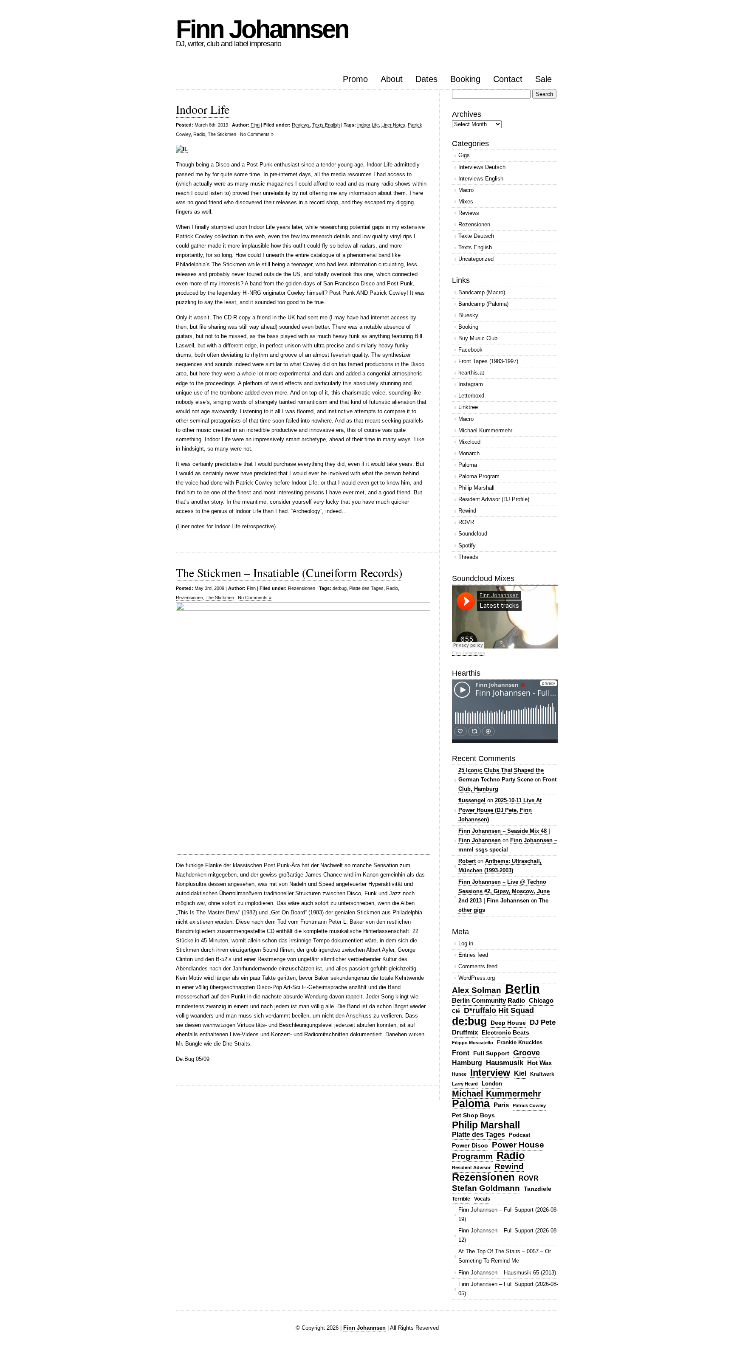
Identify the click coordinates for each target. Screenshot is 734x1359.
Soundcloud (472, 533)
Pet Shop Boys (473, 1115)
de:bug (340, 588)
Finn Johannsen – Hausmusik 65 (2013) (507, 1272)
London (492, 1083)
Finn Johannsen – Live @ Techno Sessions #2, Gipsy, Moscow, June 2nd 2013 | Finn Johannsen (504, 891)
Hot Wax (539, 1063)
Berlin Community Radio (488, 1000)
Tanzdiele (537, 1189)
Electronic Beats (505, 1032)
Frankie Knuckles (519, 1042)
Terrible (461, 1198)
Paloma (467, 465)
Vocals (482, 1199)
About (392, 79)
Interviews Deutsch (481, 167)
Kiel (520, 1073)
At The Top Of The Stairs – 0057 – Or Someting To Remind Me (504, 1256)
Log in (465, 943)
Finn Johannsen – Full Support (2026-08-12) (508, 1235)
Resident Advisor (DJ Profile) (493, 499)
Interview (490, 1073)
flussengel (472, 800)
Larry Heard (465, 1083)
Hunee (459, 1074)
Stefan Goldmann (486, 1188)
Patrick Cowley (529, 1105)
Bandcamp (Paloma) (483, 304)
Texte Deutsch (476, 236)
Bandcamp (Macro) (481, 292)
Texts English (326, 124)
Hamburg (467, 1062)
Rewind (467, 511)
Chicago (541, 1000)
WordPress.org (476, 978)
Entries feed (473, 955)
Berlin (522, 989)
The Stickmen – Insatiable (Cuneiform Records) (289, 572)
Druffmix (465, 1032)
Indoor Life (202, 109)
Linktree (468, 407)
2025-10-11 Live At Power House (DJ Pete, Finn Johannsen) (500, 809)
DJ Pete (543, 1022)
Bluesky (468, 315)
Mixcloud (469, 442)
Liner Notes (393, 124)
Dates (426, 79)
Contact (507, 79)
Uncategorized (476, 259)
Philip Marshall (476, 488)
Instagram (470, 384)
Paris (501, 1104)
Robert (467, 861)
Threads (468, 557)
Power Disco (470, 1145)
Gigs (464, 155)
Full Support (491, 1053)
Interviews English (480, 178)
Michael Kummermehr (485, 430)
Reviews (301, 124)
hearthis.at (471, 372)
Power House (518, 1144)
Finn (255, 124)
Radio (199, 134)
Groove (526, 1053)
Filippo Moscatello (472, 1042)
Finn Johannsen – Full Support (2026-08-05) (508, 1289)
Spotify (467, 545)
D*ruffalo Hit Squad (499, 1010)
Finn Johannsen (262, 29)
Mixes (465, 201)
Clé (456, 1011)
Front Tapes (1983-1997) (488, 361)
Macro (466, 190)
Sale (543, 79)
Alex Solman (476, 990)
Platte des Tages (366, 588)
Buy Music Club (477, 338)
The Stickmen (222, 134)
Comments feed (477, 966)
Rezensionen (301, 588)
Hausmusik (504, 1063)
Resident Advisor (471, 1167)
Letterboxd (471, 395)
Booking (465, 79)
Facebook (470, 350)
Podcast (519, 1135)
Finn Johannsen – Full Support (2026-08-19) (508, 1214)
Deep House (508, 1022)
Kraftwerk (542, 1074)
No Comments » (257, 134)
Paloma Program (479, 476)
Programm (472, 1156)
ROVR (466, 522)
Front (460, 1053)
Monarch (469, 453)
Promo (355, 79)
